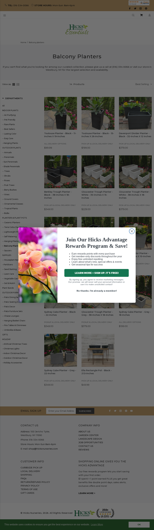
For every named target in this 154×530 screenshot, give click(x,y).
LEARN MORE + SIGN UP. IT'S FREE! (97, 273)
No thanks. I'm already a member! (97, 291)
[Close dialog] (131, 231)
